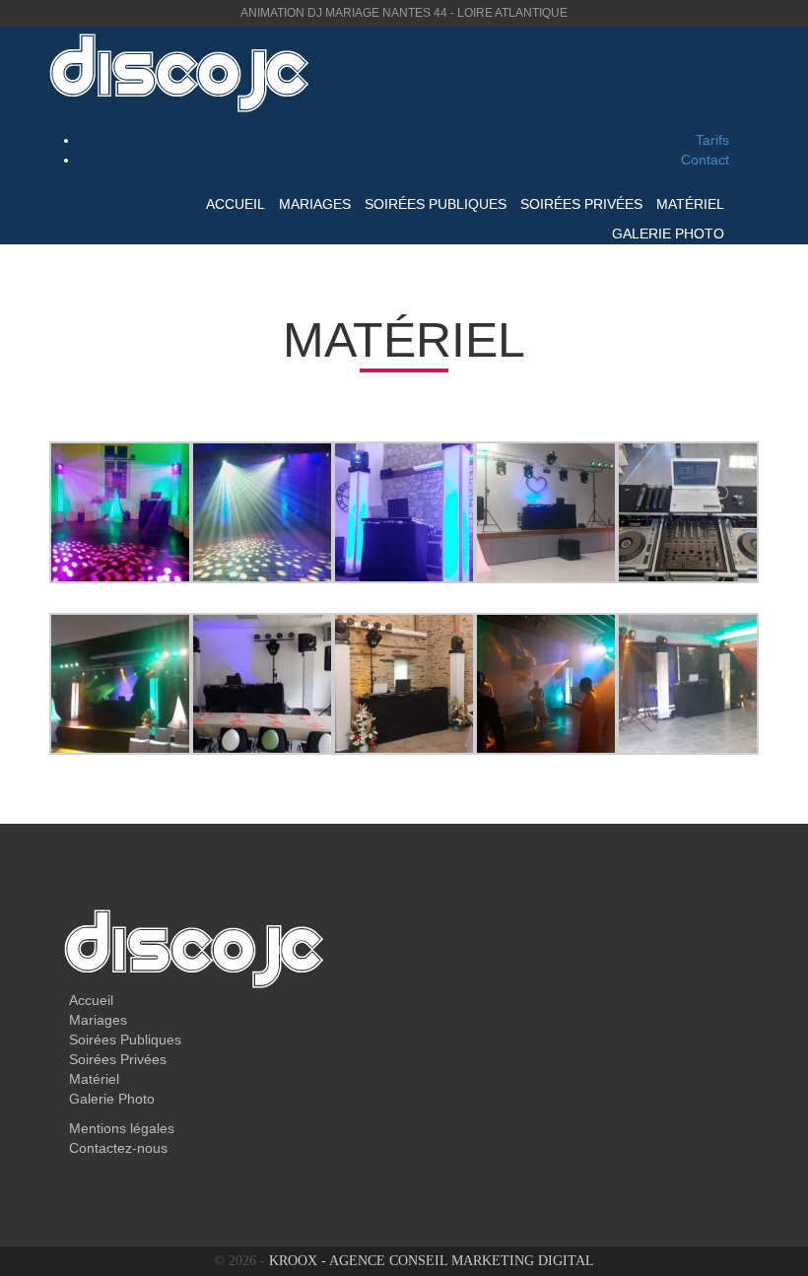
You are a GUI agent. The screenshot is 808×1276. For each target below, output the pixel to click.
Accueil (235, 204)
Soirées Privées (581, 204)
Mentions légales (121, 1128)
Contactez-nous (118, 1148)
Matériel (690, 204)
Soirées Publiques (435, 204)
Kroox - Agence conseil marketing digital (431, 1260)
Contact (705, 160)
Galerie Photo (668, 233)
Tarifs (712, 140)
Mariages (315, 204)
